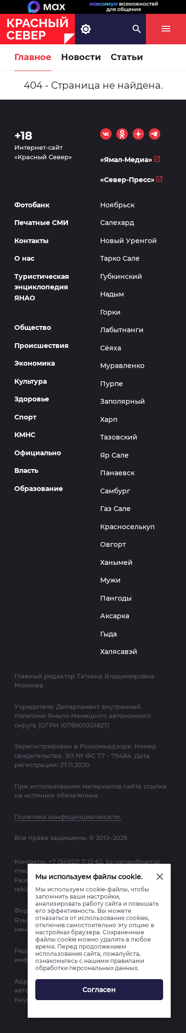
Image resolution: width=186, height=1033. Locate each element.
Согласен (99, 989)
